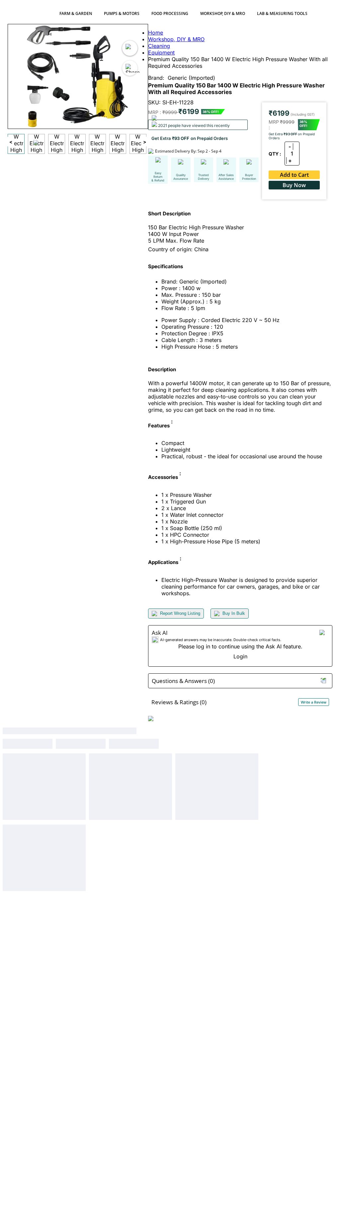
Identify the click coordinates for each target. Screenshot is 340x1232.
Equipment (161, 52)
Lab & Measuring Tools (282, 13)
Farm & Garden (75, 13)
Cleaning (159, 46)
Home (155, 32)
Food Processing (169, 13)
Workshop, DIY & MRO (222, 13)
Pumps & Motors (121, 13)
